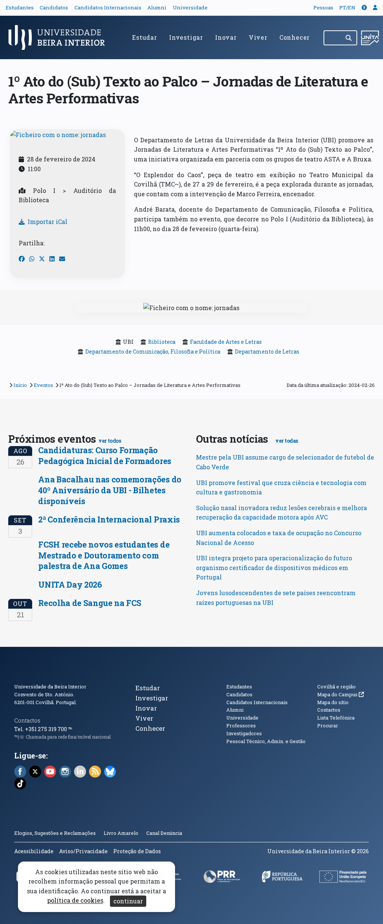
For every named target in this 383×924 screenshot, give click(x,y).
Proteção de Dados (137, 851)
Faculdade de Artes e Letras (226, 341)
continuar (128, 901)
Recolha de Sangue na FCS (89, 602)
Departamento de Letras (267, 351)
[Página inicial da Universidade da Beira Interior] (60, 37)
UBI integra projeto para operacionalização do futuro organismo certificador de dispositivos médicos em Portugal (274, 567)
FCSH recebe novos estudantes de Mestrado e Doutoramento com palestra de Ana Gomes (103, 555)
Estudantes (20, 7)
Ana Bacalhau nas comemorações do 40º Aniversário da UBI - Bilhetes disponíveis (109, 490)
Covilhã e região (336, 686)
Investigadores (244, 733)
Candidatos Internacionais (107, 7)
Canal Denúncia (164, 833)
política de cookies (75, 901)
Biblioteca (161, 341)
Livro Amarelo (122, 833)
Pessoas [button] (323, 7)
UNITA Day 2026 (70, 584)
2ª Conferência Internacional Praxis (109, 519)
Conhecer (294, 37)
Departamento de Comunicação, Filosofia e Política (152, 351)
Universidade (190, 7)
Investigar (186, 37)
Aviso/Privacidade (83, 851)
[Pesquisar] (349, 37)
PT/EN (347, 7)
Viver (258, 37)
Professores (241, 725)
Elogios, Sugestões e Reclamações (55, 833)
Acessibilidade (33, 851)
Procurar (327, 725)
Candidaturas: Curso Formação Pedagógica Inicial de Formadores (104, 455)
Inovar (226, 37)
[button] (364, 7)
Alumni (156, 7)
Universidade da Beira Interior (50, 686)
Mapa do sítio (333, 702)
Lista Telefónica (336, 717)
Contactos (27, 720)
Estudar (144, 37)
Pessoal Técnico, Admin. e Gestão (266, 741)
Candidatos (54, 7)
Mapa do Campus (340, 694)
